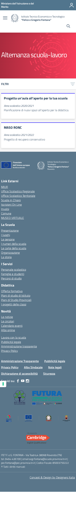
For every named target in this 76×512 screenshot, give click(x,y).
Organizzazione (10, 252)
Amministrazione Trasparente (20, 361)
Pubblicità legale (11, 342)
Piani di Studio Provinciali (16, 300)
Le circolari (7, 321)
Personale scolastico (13, 269)
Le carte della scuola (13, 248)
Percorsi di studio (11, 278)
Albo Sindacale (33, 367)
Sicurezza (49, 373)
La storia (6, 257)
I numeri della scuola (13, 244)
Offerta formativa (12, 291)
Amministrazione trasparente (19, 346)
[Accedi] (71, 5)
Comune (6, 213)
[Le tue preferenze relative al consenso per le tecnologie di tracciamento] (3, 384)
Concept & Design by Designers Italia (52, 477)
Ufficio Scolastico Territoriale (18, 195)
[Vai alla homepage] (14, 18)
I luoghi (5, 235)
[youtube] (22, 381)
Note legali (55, 367)
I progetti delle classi (13, 304)
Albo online (8, 330)
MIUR (4, 187)
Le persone (8, 239)
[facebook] (18, 381)
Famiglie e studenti (12, 274)
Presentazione (10, 230)
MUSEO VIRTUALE (12, 218)
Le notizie (7, 317)
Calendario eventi (12, 325)
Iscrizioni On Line (11, 204)
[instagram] (27, 381)
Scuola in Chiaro (11, 200)
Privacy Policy (9, 351)
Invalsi (5, 209)
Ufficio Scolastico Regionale (18, 191)
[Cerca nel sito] (68, 26)
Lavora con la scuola (13, 337)
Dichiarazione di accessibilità (19, 373)
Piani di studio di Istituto (15, 295)
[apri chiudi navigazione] (5, 18)
